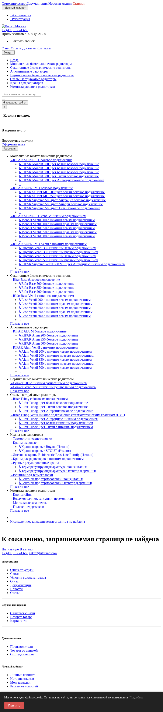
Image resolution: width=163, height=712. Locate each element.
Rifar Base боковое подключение (35, 279)
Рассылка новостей (24, 686)
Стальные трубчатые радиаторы (33, 79)
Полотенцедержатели (27, 506)
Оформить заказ (13, 144)
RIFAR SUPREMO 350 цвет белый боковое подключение (62, 196)
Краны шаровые (23, 442)
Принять (14, 705)
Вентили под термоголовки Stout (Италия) (51, 479)
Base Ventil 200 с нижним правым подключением (56, 304)
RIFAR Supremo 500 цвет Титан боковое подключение (59, 208)
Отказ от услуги (22, 570)
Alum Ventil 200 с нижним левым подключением (55, 351)
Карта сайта (18, 621)
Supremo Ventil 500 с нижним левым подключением (57, 256)
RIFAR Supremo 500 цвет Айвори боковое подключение (61, 204)
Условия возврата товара (28, 577)
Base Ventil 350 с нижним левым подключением (55, 308)
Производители (21, 646)
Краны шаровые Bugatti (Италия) (44, 446)
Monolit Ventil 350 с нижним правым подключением (58, 232)
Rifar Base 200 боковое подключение (46, 291)
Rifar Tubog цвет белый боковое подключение (53, 403)
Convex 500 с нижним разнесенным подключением (48, 383)
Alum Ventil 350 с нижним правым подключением (56, 363)
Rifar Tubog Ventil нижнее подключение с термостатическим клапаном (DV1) (67, 415)
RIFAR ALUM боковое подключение (38, 331)
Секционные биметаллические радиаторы (40, 67)
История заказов (22, 678)
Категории (9, 148)
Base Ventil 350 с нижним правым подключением (56, 312)
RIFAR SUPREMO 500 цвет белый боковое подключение (62, 192)
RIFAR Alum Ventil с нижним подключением (44, 347)
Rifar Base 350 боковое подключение (46, 287)
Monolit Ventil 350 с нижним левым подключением (57, 228)
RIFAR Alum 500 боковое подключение (48, 343)
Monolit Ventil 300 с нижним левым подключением (57, 220)
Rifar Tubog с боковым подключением (39, 399)
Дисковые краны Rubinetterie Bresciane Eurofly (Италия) (51, 455)
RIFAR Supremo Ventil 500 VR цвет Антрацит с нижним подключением (72, 264)
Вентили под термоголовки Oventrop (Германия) (55, 483)
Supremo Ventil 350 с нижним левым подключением (57, 248)
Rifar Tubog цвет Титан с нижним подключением (56, 427)
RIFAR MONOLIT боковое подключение (41, 160)
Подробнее (136, 697)
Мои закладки (20, 682)
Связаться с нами (22, 613)
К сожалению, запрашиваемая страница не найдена (47, 521)
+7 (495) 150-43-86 (15, 30)
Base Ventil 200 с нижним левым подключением (55, 300)
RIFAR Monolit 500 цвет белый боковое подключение (59, 164)
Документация (20, 585)
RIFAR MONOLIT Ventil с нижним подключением (48, 216)
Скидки (15, 573)
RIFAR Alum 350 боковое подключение (48, 339)
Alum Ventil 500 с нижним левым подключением (55, 367)
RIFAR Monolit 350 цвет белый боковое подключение (59, 168)
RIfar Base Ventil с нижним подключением (42, 295)
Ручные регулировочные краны (34, 463)
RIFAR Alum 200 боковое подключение (48, 335)
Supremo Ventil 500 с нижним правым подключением (58, 260)
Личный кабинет (22, 675)
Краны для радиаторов (26, 83)
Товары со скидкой (24, 650)
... (20, 184)
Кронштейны (21, 494)
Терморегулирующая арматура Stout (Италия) (53, 467)
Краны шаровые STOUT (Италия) (45, 450)
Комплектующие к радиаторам (32, 86)
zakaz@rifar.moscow (43, 553)
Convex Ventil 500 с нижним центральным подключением (53, 387)
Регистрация (20, 19)
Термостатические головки (31, 438)
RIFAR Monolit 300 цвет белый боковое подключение (59, 172)
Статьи (15, 593)
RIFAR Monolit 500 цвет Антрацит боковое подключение (61, 180)
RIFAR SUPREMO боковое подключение (41, 188)
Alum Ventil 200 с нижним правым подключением (56, 355)
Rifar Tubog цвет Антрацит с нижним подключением (58, 419)
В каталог (27, 549)
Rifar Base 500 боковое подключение (46, 283)
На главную (10, 549)
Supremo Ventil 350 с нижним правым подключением (58, 252)
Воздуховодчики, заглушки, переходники (41, 498)
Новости (16, 589)
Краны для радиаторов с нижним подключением (47, 459)
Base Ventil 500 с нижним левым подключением (55, 316)
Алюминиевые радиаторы (29, 71)
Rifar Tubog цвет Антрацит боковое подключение (56, 411)
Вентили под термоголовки (31, 475)
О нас (14, 581)
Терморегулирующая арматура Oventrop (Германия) (57, 471)
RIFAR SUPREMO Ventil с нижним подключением (48, 244)
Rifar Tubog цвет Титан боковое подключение (53, 407)
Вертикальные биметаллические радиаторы (42, 75)
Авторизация (20, 15)
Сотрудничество (22, 654)
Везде (14, 60)
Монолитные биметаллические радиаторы (41, 64)
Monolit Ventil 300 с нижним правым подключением (58, 224)
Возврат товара (21, 617)
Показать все (19, 272)
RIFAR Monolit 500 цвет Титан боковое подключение (59, 176)
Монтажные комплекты (28, 502)
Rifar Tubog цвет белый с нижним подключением (56, 423)
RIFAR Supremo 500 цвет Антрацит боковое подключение (62, 200)
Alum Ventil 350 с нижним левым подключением (55, 359)
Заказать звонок (22, 41)
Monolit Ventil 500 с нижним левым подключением (57, 236)
